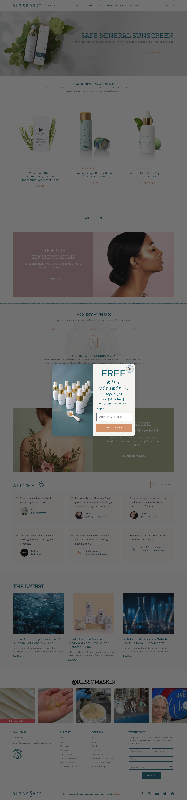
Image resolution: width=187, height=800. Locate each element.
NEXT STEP (114, 427)
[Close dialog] (129, 369)
